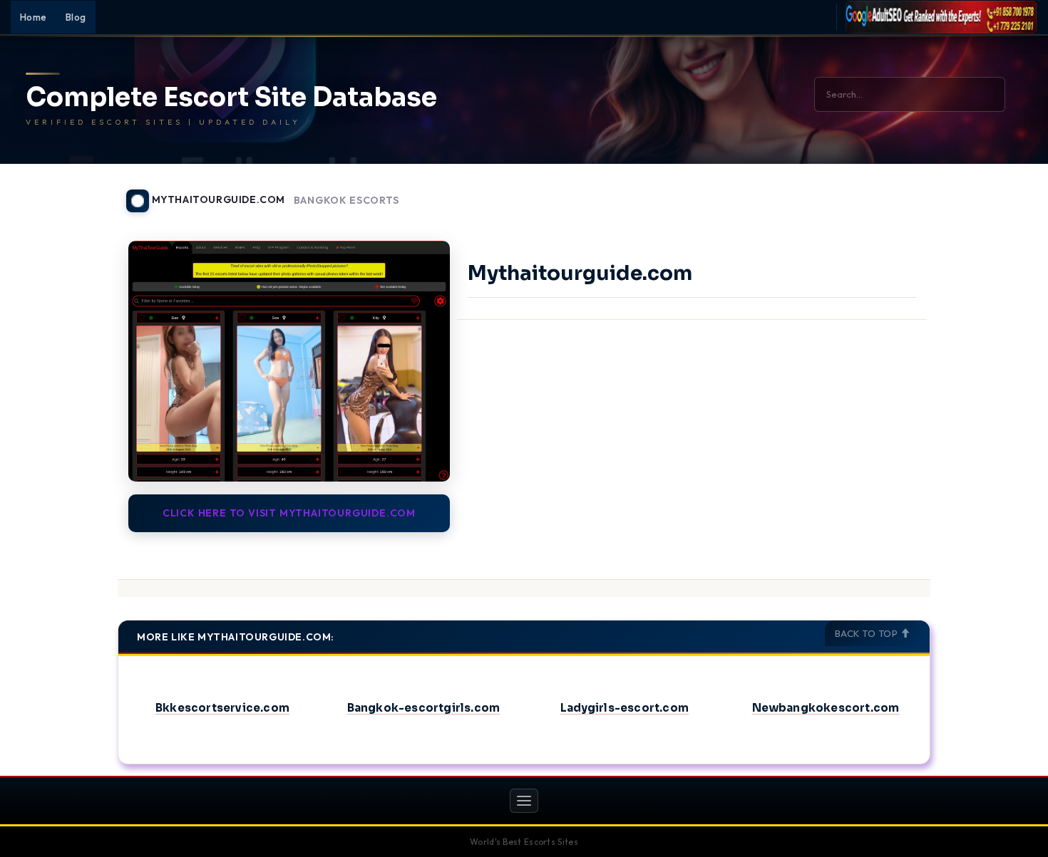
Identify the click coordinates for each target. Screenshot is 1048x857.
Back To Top (867, 633)
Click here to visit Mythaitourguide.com (289, 513)
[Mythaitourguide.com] (289, 361)
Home (33, 17)
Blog (76, 17)
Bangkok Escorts (346, 200)
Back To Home (893, 192)
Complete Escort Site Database (231, 97)
